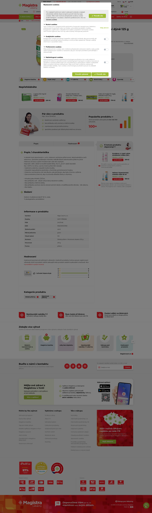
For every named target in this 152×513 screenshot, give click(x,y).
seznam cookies (51, 19)
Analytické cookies (53, 36)
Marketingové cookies (54, 57)
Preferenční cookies (53, 47)
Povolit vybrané (81, 74)
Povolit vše (98, 16)
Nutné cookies (51, 24)
